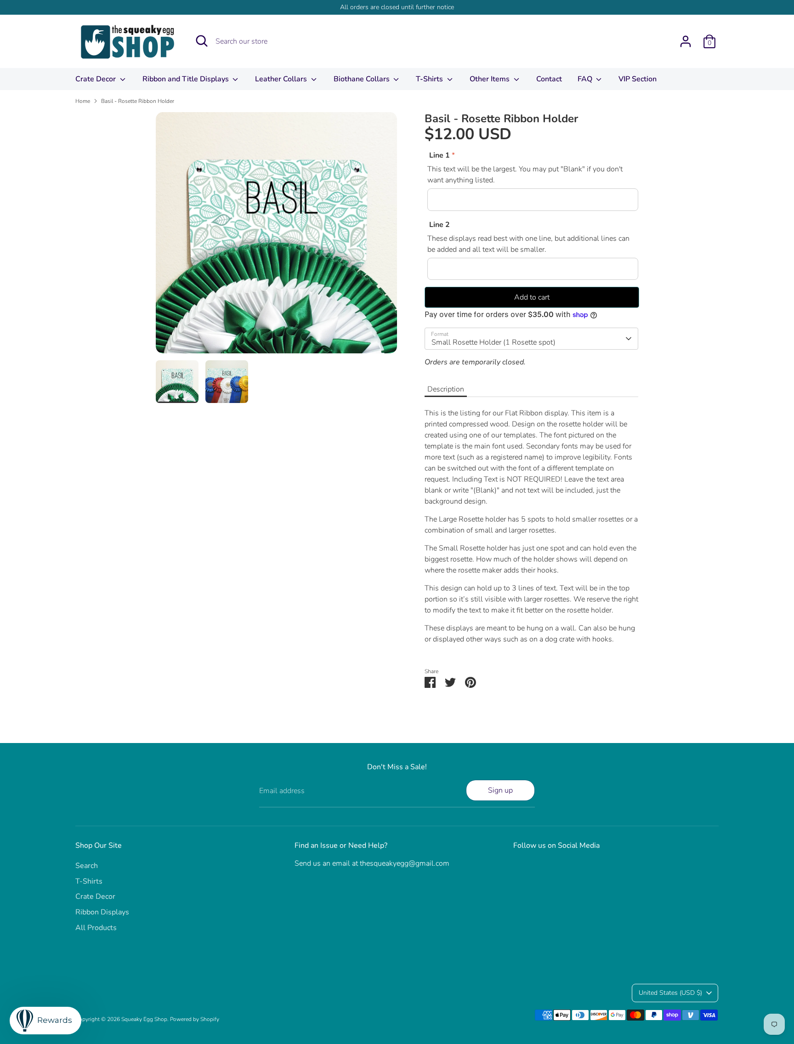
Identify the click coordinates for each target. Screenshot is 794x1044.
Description (445, 389)
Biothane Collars (362, 79)
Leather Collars (282, 79)
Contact (549, 79)
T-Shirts (430, 79)
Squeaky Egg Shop (144, 1019)
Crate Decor (96, 79)
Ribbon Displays (102, 912)
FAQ (586, 79)
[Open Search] (202, 41)
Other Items (490, 79)
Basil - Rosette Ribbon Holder (137, 101)
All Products (96, 928)
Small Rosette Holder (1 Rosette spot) (493, 342)
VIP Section (637, 79)
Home (82, 101)
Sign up (500, 790)
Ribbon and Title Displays (186, 79)
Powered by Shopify (194, 1019)
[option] (276, 236)
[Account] (685, 41)
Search (86, 866)
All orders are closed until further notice (397, 7)
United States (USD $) (670, 992)
